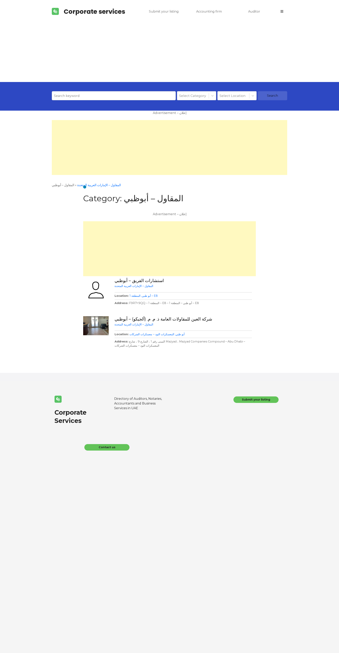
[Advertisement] (169, 52)
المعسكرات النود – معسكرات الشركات (151, 334)
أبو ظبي (146, 296)
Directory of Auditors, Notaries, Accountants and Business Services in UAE (138, 403)
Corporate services (94, 11)
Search (272, 95)
